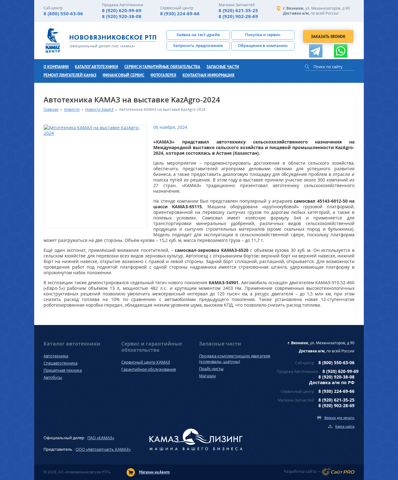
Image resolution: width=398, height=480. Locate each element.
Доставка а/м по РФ (331, 382)
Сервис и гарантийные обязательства (162, 66)
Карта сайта (344, 426)
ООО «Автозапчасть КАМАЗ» (103, 449)
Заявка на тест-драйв (198, 34)
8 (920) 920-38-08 (121, 16)
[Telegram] (315, 51)
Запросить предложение (198, 45)
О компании (56, 66)
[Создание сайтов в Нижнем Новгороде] (338, 472)
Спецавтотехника (60, 363)
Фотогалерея (163, 75)
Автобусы (53, 377)
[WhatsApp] (340, 51)
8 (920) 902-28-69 (238, 16)
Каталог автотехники (96, 66)
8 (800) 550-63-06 (63, 13)
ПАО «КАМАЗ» (100, 437)
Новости (72, 109)
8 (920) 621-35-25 (238, 10)
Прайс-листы (211, 368)
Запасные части (222, 66)
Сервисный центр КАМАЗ (145, 362)
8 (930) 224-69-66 (180, 13)
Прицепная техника (63, 370)
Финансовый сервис (123, 75)
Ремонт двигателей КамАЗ (70, 75)
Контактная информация (208, 75)
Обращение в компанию (263, 45)
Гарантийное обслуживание (148, 369)
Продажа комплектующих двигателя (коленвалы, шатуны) (234, 358)
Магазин (207, 376)
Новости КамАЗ (99, 109)
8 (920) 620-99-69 (121, 10)
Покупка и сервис (262, 34)
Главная (51, 109)
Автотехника (56, 356)
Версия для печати (339, 417)
